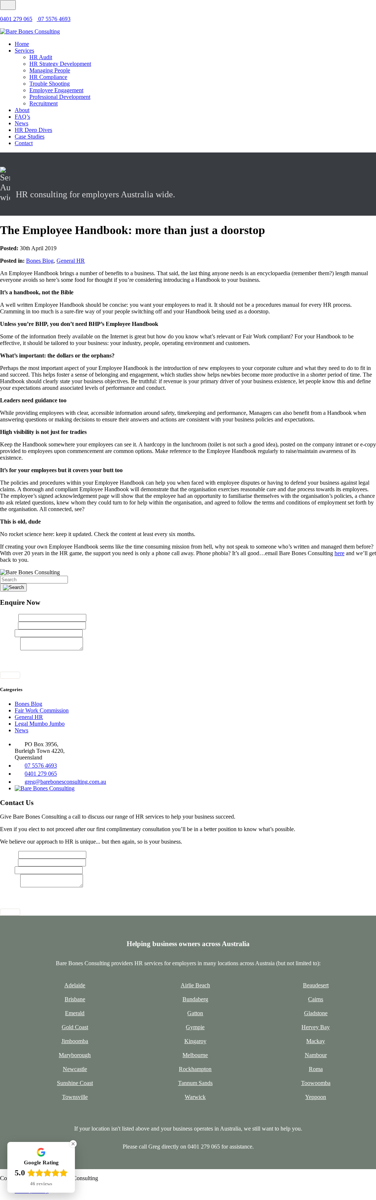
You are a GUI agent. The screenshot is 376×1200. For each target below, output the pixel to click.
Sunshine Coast (75, 1083)
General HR (71, 261)
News (21, 123)
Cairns (315, 999)
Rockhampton (195, 1069)
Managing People (49, 70)
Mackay (315, 1041)
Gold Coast (75, 1027)
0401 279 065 (16, 19)
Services (24, 50)
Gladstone (316, 1013)
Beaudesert (316, 985)
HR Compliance (48, 77)
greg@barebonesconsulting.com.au (65, 782)
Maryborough (75, 1055)
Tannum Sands (195, 1083)
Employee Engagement (56, 90)
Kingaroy (195, 1041)
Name (9, 617)
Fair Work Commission (42, 710)
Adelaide (74, 985)
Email (9, 625)
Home (22, 44)
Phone (7, 633)
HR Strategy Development (60, 64)
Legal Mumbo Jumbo (40, 724)
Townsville (75, 1097)
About (22, 110)
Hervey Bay (315, 1027)
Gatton (195, 1013)
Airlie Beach (195, 985)
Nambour (316, 1055)
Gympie (195, 1027)
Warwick (195, 1097)
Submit (10, 675)
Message (10, 648)
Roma (316, 1069)
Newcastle (75, 1069)
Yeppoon (315, 1097)
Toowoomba (315, 1083)
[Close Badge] (73, 1143)
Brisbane (75, 999)
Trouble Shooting (49, 83)
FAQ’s (22, 117)
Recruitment (43, 103)
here (339, 553)
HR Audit (40, 57)
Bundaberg (195, 999)
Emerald (74, 1013)
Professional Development (59, 97)
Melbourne (195, 1055)
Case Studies (29, 136)
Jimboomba (74, 1041)
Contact (24, 143)
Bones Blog (40, 261)
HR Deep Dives (33, 130)
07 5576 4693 (53, 19)
